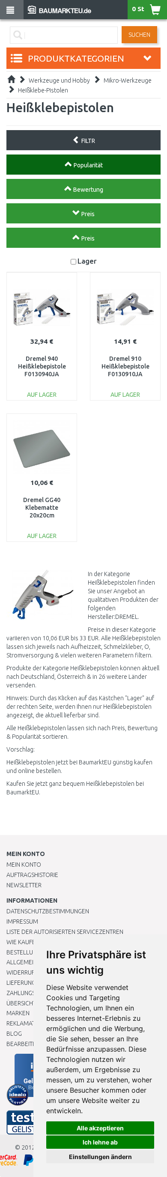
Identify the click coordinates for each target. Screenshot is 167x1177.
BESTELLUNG (23, 952)
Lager (87, 261)
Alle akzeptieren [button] (100, 1128)
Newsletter (24, 885)
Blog (14, 1033)
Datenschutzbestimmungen (47, 911)
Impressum (22, 921)
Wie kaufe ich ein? (32, 942)
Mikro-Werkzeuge (128, 80)
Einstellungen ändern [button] (100, 1156)
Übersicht (21, 1003)
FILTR (87, 140)
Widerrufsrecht (30, 972)
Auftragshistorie (32, 874)
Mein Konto (23, 864)
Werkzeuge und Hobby (59, 80)
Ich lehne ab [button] (100, 1142)
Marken (18, 1013)
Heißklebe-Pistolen (43, 90)
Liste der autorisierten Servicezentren (64, 931)
